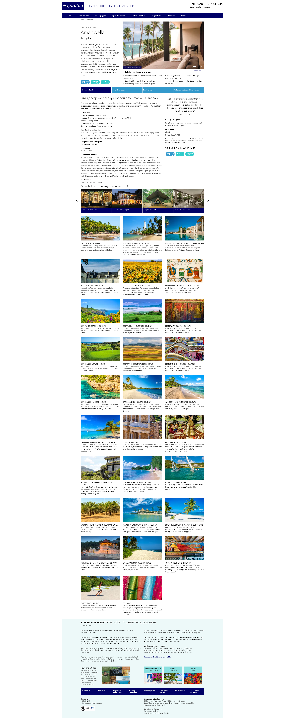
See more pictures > (198, 70)
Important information (117, 691)
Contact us (86, 691)
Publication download (194, 691)
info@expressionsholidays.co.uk (91, 703)
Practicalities (148, 90)
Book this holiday (85, 82)
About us (101, 691)
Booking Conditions (133, 691)
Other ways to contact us (200, 7)
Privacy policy (149, 691)
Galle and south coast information (186, 90)
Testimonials (180, 691)
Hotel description (118, 90)
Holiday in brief (87, 90)
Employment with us (164, 691)
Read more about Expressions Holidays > (159, 657)
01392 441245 (213, 4)
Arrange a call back (189, 154)
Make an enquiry (95, 82)
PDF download (105, 82)
